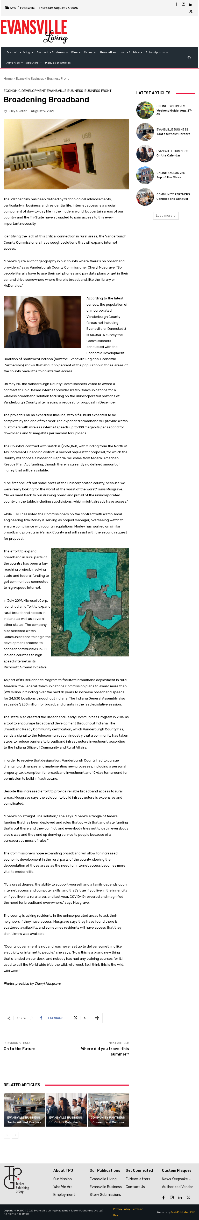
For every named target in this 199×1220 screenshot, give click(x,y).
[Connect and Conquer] (108, 1109)
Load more (164, 215)
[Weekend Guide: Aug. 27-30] (145, 110)
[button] (189, 58)
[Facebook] (176, 4)
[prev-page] (7, 1135)
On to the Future (19, 1048)
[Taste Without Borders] (24, 1109)
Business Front (58, 78)
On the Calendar (66, 1122)
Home (8, 78)
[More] (97, 1018)
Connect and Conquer (108, 1122)
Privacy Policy (121, 1209)
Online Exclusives (171, 106)
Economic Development (25, 90)
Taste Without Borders (24, 1122)
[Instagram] (183, 4)
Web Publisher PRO (183, 1212)
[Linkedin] (190, 4)
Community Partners (108, 1117)
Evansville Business (30, 78)
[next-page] (15, 1135)
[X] (190, 11)
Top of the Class (169, 177)
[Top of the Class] (145, 175)
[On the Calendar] (66, 1109)
